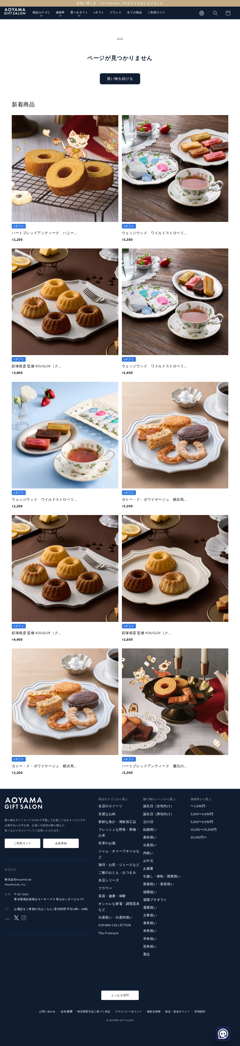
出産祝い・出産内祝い (115, 917)
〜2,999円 (198, 806)
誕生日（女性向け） (158, 806)
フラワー (105, 888)
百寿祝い (150, 946)
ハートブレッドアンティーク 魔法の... (154, 766)
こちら (48, 909)
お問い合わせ (47, 1011)
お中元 (148, 861)
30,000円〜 (199, 837)
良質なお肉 (107, 814)
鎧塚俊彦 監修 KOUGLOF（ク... (36, 366)
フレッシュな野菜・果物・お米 (118, 832)
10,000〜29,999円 (204, 829)
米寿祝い (150, 931)
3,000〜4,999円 (202, 814)
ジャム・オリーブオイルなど (118, 854)
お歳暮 (148, 868)
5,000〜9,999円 (202, 822)
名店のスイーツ (110, 806)
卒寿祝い (150, 939)
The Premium (108, 933)
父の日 (148, 822)
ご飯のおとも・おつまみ (117, 872)
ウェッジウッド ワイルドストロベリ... (154, 233)
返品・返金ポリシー (177, 1011)
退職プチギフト (155, 900)
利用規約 (200, 1011)
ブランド (115, 12)
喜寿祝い (150, 923)
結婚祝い (150, 829)
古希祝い (150, 915)
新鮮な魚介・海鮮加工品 (117, 822)
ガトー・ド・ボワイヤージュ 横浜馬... (154, 499)
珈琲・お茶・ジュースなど (118, 865)
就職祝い (150, 892)
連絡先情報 (154, 1011)
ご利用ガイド (156, 12)
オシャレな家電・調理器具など (118, 907)
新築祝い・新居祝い (158, 884)
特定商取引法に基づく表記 (93, 1011)
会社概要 (67, 1011)
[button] (215, 13)
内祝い (148, 853)
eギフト (99, 12)
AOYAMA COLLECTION (114, 925)
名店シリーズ (108, 880)
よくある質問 (120, 995)
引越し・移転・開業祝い (162, 876)
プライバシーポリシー (128, 1011)
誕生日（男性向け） (158, 814)
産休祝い (150, 837)
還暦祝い (150, 907)
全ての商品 (134, 12)
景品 (146, 954)
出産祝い (150, 845)
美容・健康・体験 (112, 896)
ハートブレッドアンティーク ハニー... (44, 233)
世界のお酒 (107, 843)
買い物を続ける (120, 78)
